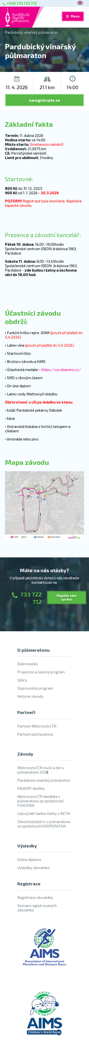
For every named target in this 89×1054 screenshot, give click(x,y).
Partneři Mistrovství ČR (36, 726)
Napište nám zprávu (67, 597)
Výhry (22, 680)
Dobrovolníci (27, 664)
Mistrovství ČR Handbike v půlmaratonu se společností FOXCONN (40, 801)
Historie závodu (30, 696)
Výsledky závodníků (33, 867)
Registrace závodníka (35, 897)
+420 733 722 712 (22, 3)
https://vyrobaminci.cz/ (61, 369)
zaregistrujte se (44, 100)
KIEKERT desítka (30, 788)
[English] (80, 3)
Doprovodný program (35, 688)
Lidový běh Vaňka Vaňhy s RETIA (43, 813)
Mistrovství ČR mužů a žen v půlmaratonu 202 (40, 769)
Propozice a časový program (41, 672)
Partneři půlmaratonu (35, 734)
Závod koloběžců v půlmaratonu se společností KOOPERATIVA (43, 823)
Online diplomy (29, 859)
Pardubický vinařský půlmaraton (31, 32)
